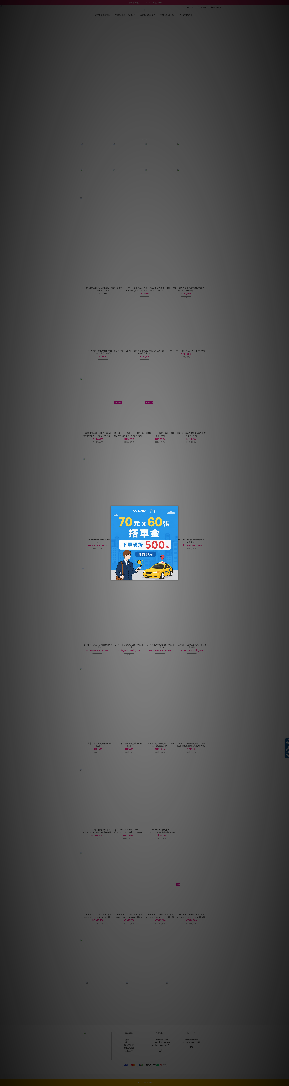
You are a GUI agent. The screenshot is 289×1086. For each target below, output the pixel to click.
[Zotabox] (176, 578)
